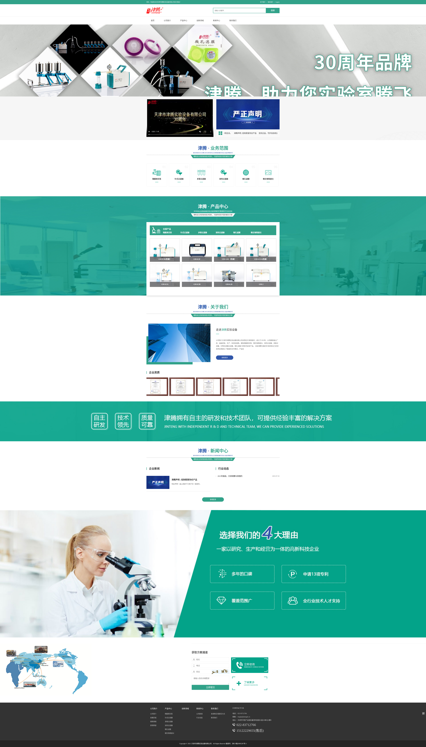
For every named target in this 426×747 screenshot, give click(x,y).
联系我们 (270, 2)
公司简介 (153, 714)
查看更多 (225, 357)
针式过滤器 (184, 232)
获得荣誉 (153, 725)
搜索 (273, 10)
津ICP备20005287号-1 (239, 743)
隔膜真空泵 (167, 232)
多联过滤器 (202, 232)
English (278, 2)
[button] (211, 92)
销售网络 (153, 721)
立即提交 (210, 687)
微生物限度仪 (256, 232)
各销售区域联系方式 (218, 714)
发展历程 (153, 718)
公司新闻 (199, 714)
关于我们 (262, 2)
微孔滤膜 (236, 232)
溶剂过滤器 (220, 232)
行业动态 (199, 718)
